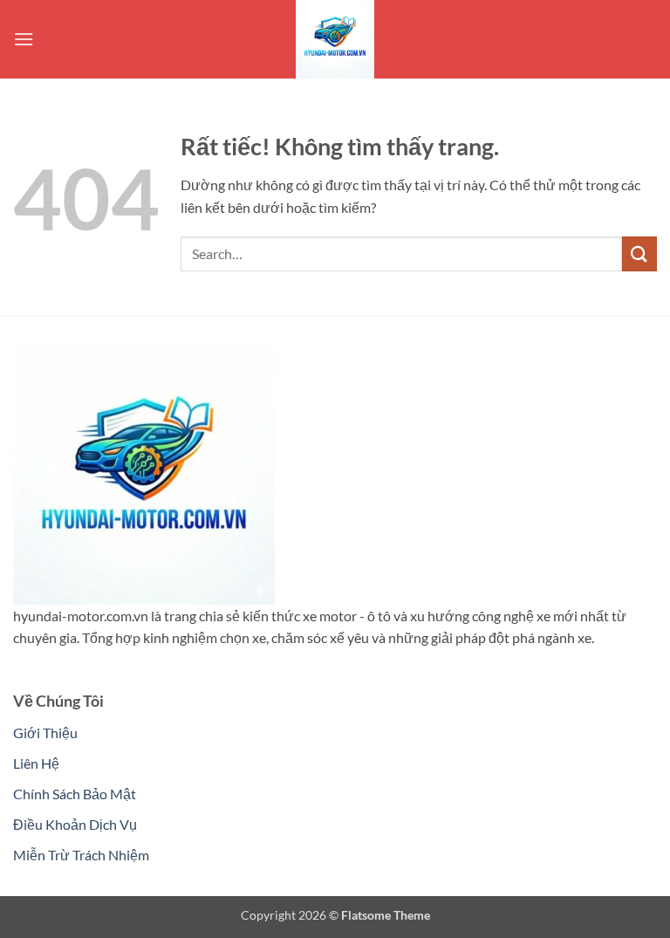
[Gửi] (639, 253)
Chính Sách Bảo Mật (74, 793)
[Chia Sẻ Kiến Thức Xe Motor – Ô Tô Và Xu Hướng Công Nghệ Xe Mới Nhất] (335, 39)
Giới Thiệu (45, 732)
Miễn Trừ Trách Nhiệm (81, 854)
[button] (23, 38)
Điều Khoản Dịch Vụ (75, 824)
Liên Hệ (36, 763)
